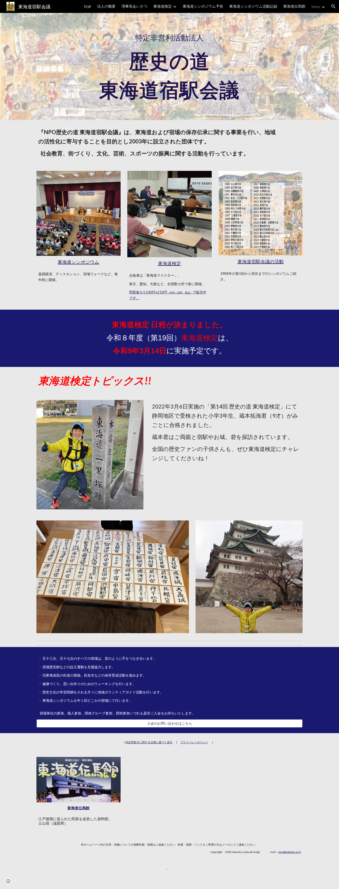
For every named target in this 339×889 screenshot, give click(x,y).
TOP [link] (87, 6)
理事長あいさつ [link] (134, 6)
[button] (333, 6)
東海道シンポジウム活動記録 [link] (253, 6)
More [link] (315, 6)
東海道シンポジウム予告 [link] (203, 6)
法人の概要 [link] (106, 6)
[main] (169, 66)
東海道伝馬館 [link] (294, 6)
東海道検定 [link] (162, 6)
